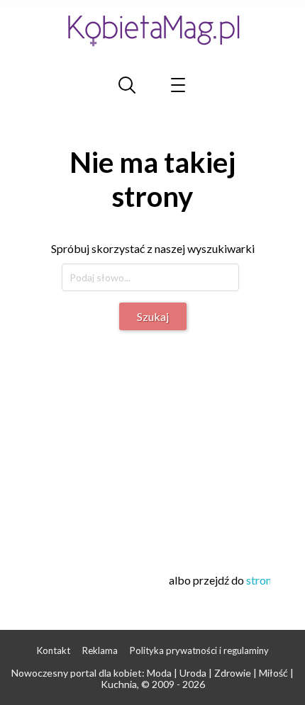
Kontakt (53, 650)
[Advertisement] (154, 443)
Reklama (100, 650)
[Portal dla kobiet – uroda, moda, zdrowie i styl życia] (152, 30)
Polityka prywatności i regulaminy (199, 650)
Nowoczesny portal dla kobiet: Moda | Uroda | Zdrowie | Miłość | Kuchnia (152, 679)
